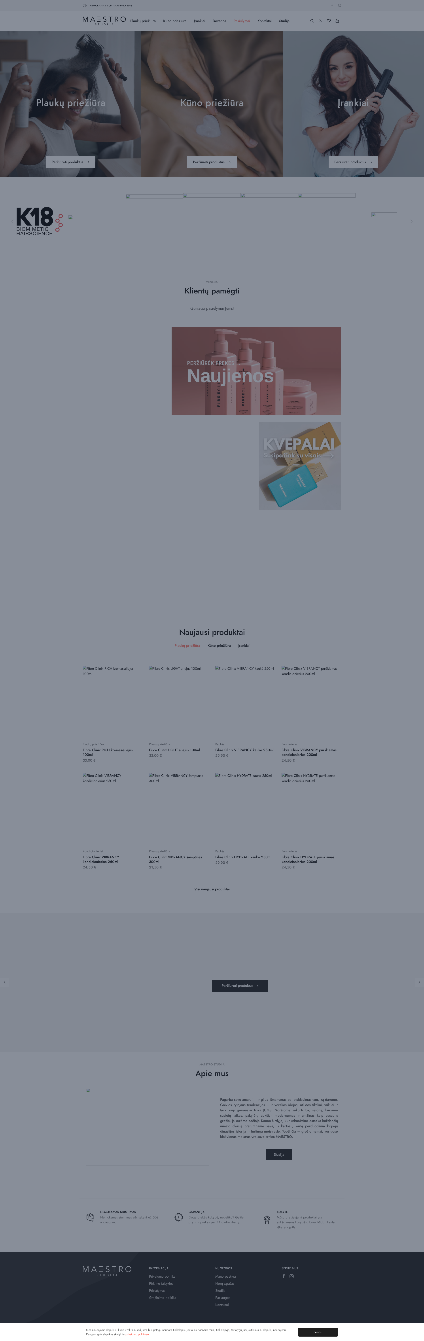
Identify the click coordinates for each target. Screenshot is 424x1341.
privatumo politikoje (137, 1334)
